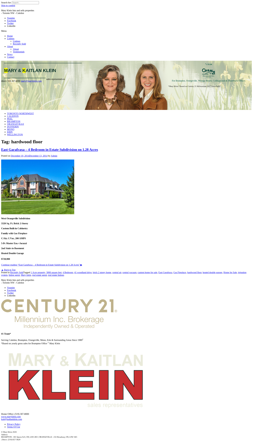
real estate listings (56, 275)
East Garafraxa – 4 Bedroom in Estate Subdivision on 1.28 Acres (49, 149)
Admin (54, 156)
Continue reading (41, 265)
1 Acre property (38, 272)
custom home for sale (147, 272)
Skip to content (8, 5)
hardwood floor (194, 272)
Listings (10, 38)
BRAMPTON (13, 121)
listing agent (14, 275)
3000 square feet (53, 272)
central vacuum (129, 272)
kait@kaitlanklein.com (11, 419)
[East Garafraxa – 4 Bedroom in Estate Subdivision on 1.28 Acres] (37, 213)
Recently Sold (19, 44)
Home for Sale (230, 272)
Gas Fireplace (179, 272)
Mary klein (26, 275)
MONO (10, 129)
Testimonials (18, 51)
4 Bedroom (68, 272)
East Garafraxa (165, 272)
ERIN (10, 132)
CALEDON (13, 116)
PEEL (10, 119)
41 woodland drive (83, 272)
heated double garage (212, 272)
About (10, 46)
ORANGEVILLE (15, 124)
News (9, 54)
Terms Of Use (13, 427)
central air (116, 272)
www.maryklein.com (11, 416)
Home (10, 36)
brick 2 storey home (102, 272)
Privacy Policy (13, 424)
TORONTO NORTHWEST (20, 113)
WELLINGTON (15, 134)
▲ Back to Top (8, 270)
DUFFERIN (13, 126)
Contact (10, 57)
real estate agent (39, 275)
